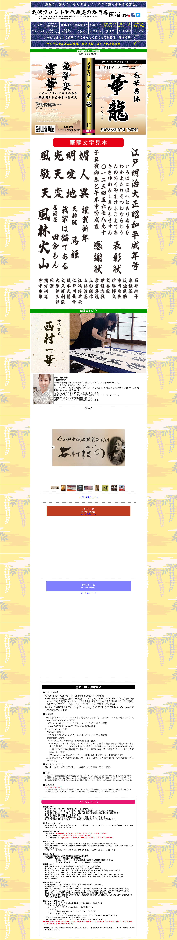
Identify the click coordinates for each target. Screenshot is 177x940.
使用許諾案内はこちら (89, 497)
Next (124, 447)
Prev (53, 447)
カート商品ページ (88, 514)
